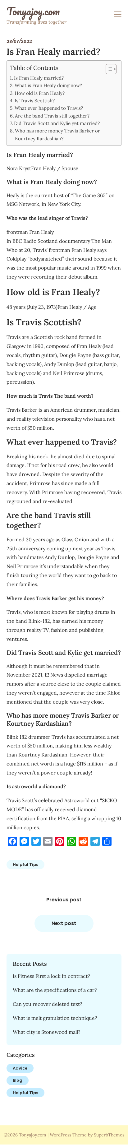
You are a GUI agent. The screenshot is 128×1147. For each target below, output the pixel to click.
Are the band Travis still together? (52, 116)
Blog (17, 1080)
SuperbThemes (109, 1135)
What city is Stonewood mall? (46, 1032)
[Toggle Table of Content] (108, 69)
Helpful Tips (25, 864)
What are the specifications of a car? (55, 990)
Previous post (63, 899)
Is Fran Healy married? (39, 78)
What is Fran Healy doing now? (48, 85)
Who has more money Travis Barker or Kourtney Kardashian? (57, 134)
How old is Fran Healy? (40, 93)
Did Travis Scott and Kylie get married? (57, 123)
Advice (20, 1068)
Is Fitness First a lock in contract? (51, 976)
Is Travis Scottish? (35, 101)
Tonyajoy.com (33, 11)
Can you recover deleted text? (47, 1004)
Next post (64, 923)
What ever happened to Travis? (49, 108)
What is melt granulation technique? (55, 1018)
